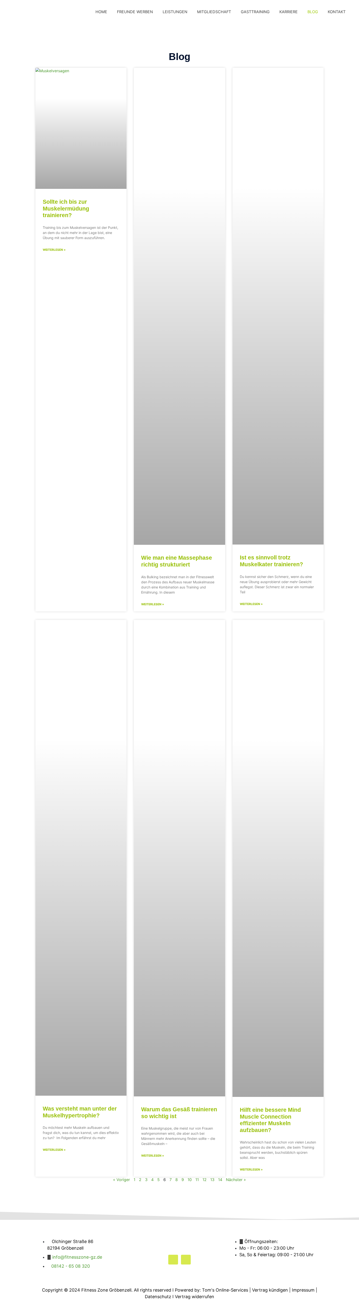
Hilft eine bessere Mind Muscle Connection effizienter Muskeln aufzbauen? (270, 1120)
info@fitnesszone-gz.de (77, 1257)
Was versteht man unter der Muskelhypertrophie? (80, 1112)
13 (212, 1179)
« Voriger (121, 1179)
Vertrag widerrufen (194, 1296)
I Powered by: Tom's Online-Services (210, 1290)
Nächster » (236, 1179)
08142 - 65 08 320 (70, 1266)
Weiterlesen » (54, 250)
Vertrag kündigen (270, 1290)
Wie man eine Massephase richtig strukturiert (176, 561)
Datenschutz (158, 1296)
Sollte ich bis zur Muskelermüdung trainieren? (66, 208)
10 (190, 1179)
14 (220, 1179)
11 (197, 1179)
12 (204, 1179)
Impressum (303, 1290)
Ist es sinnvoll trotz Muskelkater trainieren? (271, 560)
